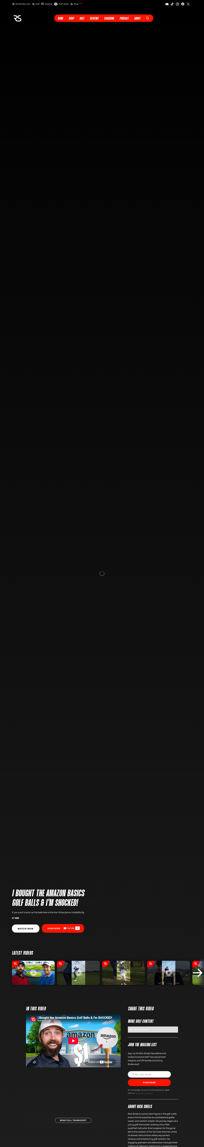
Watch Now (26, 928)
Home (60, 18)
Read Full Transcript (73, 1120)
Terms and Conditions (143, 1093)
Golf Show (64, 4)
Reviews (94, 18)
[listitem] (33, 973)
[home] (17, 18)
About (137, 18)
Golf (37, 4)
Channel (48, 4)
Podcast (124, 18)
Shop (78, 4)
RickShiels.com (23, 4)
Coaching (109, 18)
